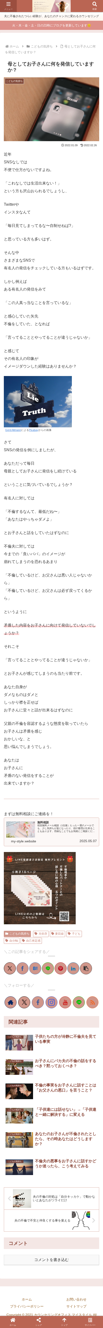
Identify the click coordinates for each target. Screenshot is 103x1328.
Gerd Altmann (13, 430)
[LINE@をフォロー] (79, 1002)
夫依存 (43, 933)
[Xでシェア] (10, 968)
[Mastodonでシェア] (16, 852)
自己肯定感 (33, 940)
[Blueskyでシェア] (24, 852)
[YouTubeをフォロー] (65, 1002)
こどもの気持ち (19, 933)
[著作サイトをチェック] (11, 1002)
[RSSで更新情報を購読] (92, 1002)
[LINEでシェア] (48, 968)
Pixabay (33, 430)
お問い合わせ (76, 1299)
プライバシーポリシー (27, 1306)
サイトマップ (76, 1306)
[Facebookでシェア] (23, 968)
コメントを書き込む (51, 1260)
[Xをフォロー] (24, 1002)
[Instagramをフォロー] (51, 1002)
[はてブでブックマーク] (35, 968)
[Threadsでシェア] (47, 852)
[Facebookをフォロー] (38, 1002)
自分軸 (13, 940)
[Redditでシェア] (55, 852)
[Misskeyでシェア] (32, 852)
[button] (86, 968)
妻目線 (59, 933)
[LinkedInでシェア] (73, 968)
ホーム (27, 1299)
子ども (76, 933)
